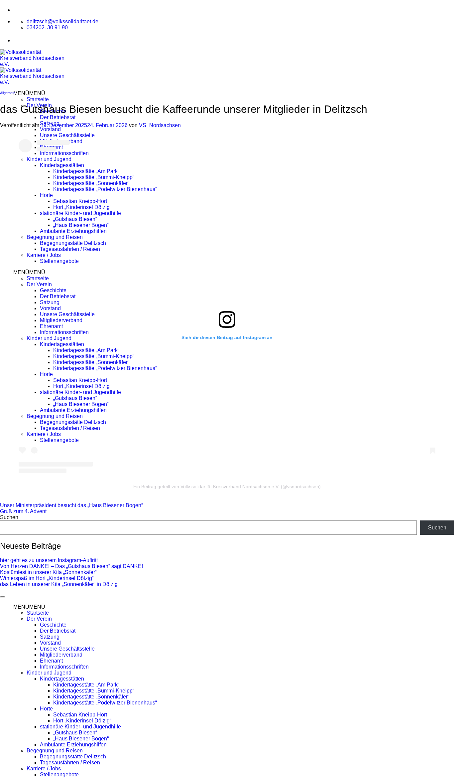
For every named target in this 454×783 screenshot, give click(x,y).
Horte (46, 195)
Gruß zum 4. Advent (23, 511)
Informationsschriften (64, 153)
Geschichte (53, 290)
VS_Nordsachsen (160, 125)
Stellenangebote (59, 261)
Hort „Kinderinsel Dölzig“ (82, 207)
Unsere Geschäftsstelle (67, 135)
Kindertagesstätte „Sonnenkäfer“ (91, 183)
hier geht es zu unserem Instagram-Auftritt (49, 560)
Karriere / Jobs (44, 255)
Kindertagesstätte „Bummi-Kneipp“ (93, 177)
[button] (29, 93)
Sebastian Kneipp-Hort (80, 201)
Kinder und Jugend (49, 159)
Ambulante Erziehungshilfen (73, 231)
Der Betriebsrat (57, 117)
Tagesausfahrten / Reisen (70, 249)
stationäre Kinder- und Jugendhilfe (80, 213)
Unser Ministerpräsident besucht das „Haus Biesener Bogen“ (71, 505)
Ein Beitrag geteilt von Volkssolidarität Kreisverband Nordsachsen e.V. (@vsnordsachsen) (227, 486)
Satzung (49, 302)
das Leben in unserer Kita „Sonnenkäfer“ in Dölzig (59, 584)
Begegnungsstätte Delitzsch (73, 243)
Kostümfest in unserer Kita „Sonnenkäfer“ (48, 572)
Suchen (9, 517)
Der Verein (39, 284)
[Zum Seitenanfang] (2, 597)
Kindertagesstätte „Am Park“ (86, 171)
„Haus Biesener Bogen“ (81, 225)
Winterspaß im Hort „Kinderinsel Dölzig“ (47, 578)
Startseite (38, 99)
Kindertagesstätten (62, 165)
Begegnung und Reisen (55, 237)
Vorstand (50, 129)
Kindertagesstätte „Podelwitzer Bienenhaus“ (105, 189)
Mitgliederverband (61, 320)
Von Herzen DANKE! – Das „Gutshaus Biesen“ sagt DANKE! (71, 566)
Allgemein (7, 93)
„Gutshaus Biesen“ (75, 219)
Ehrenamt (51, 326)
